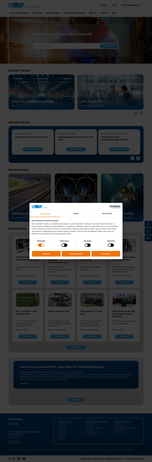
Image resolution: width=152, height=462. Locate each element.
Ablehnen (46, 254)
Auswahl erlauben (76, 254)
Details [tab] (76, 213)
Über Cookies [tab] (107, 213)
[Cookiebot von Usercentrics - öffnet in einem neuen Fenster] (111, 206)
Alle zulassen (106, 254)
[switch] (64, 245)
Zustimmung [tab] (45, 214)
